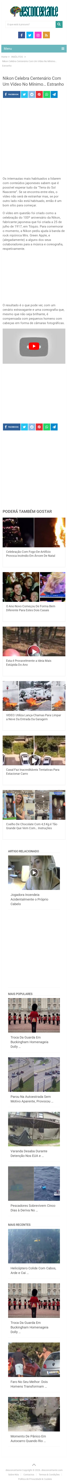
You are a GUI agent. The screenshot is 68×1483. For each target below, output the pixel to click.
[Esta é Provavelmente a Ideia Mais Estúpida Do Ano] (34, 641)
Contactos (28, 1474)
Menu (8, 49)
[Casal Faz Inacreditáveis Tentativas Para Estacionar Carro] (34, 750)
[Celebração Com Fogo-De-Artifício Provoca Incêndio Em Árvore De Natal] (34, 532)
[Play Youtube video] (34, 346)
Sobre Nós (13, 1474)
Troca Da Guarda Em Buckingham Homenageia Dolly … (29, 1042)
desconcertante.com (52, 1470)
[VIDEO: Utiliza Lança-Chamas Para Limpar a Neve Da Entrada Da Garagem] (34, 696)
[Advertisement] (34, 138)
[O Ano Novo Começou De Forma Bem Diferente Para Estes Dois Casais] (34, 587)
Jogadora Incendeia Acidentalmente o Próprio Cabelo (29, 899)
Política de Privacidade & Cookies (35, 1479)
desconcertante (14, 1470)
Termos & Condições (49, 1474)
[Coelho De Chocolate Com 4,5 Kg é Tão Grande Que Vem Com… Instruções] (34, 805)
